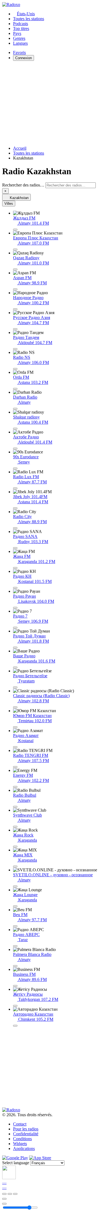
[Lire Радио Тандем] (15, 349)
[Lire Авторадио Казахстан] (15, 1026)
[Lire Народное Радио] (15, 309)
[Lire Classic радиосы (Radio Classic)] (15, 707)
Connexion (23, 58)
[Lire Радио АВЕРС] (15, 946)
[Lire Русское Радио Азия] (15, 329)
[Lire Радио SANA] (15, 548)
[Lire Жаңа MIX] (15, 866)
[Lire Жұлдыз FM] (15, 229)
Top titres (21, 28)
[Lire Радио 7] (15, 627)
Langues (20, 43)
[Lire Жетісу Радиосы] (15, 1006)
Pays (17, 33)
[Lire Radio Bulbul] (15, 807)
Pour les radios (25, 1129)
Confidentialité (25, 1133)
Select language (15, 1162)
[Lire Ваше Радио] (15, 667)
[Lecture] (10, 1194)
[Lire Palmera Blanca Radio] (15, 966)
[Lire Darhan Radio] (15, 409)
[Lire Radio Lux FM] (15, 488)
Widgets (20, 1143)
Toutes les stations (28, 18)
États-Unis (26, 13)
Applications (24, 1148)
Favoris (19, 52)
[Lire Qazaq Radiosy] (15, 269)
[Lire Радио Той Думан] (15, 647)
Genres (19, 38)
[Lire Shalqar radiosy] (15, 428)
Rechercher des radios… (23, 185)
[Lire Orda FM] (15, 389)
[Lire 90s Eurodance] (15, 468)
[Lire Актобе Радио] (15, 448)
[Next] (15, 1194)
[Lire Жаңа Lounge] (15, 906)
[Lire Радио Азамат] (15, 747)
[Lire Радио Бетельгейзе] (15, 687)
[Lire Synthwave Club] (15, 826)
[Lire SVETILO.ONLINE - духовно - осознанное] (15, 886)
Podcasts (20, 23)
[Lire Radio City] (15, 528)
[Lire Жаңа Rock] (15, 846)
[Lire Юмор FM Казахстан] (15, 727)
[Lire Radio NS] (15, 369)
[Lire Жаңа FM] (15, 568)
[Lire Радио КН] (15, 588)
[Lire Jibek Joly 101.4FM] (15, 508)
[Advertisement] (51, 103)
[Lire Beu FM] (15, 926)
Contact (19, 1124)
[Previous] (4, 1194)
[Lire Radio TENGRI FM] (15, 767)
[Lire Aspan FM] (15, 289)
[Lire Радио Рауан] (15, 608)
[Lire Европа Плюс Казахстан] (15, 249)
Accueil (19, 148)
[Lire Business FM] (15, 986)
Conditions (22, 1138)
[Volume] (4, 1204)
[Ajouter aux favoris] (4, 1199)
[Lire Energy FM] (15, 787)
